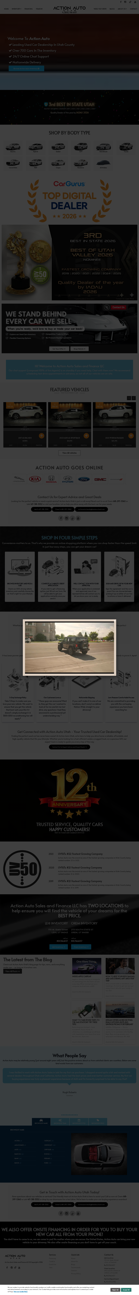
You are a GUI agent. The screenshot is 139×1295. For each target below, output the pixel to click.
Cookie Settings (103, 1290)
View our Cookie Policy (20, 1292)
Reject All (115, 1290)
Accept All (126, 1290)
